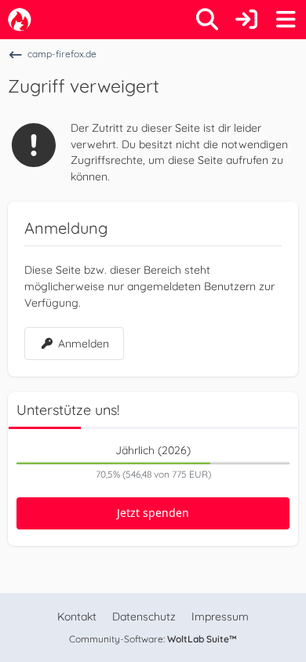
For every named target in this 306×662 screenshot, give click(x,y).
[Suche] (207, 19)
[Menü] (285, 19)
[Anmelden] (246, 19)
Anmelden (83, 343)
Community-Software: (153, 639)
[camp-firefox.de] (20, 19)
